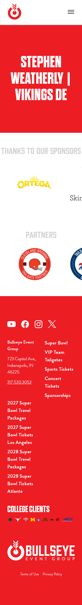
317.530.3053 (19, 382)
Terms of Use (29, 574)
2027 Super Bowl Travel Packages (19, 410)
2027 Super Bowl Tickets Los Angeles (20, 435)
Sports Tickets (59, 369)
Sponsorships (58, 395)
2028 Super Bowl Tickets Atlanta (20, 483)
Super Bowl (56, 342)
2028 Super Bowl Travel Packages (19, 459)
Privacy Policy (52, 574)
